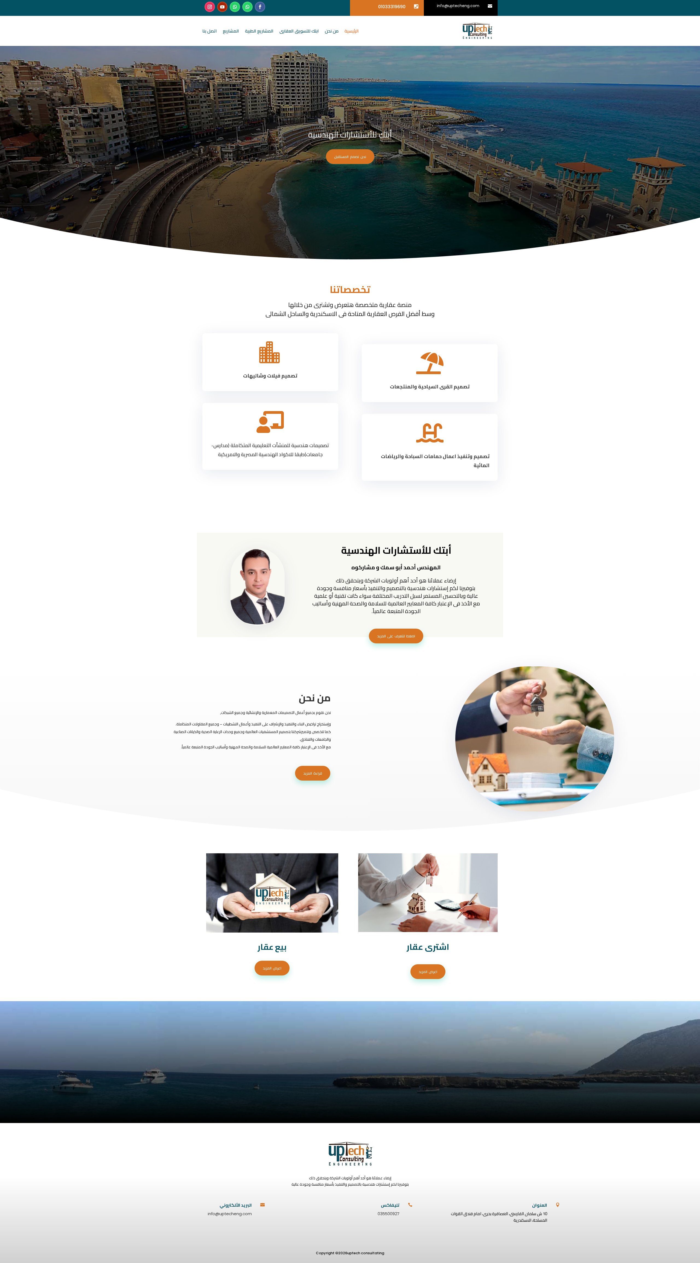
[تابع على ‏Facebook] (260, 7)
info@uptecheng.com (458, 5)
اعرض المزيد (272, 968)
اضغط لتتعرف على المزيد (396, 636)
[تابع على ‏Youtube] (222, 7)
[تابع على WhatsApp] (247, 7)
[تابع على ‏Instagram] (210, 7)
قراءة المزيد (312, 773)
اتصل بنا (209, 31)
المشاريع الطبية (259, 31)
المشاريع (231, 31)
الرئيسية (352, 31)
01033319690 (392, 7)
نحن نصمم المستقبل (350, 156)
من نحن (332, 31)
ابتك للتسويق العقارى (299, 31)
